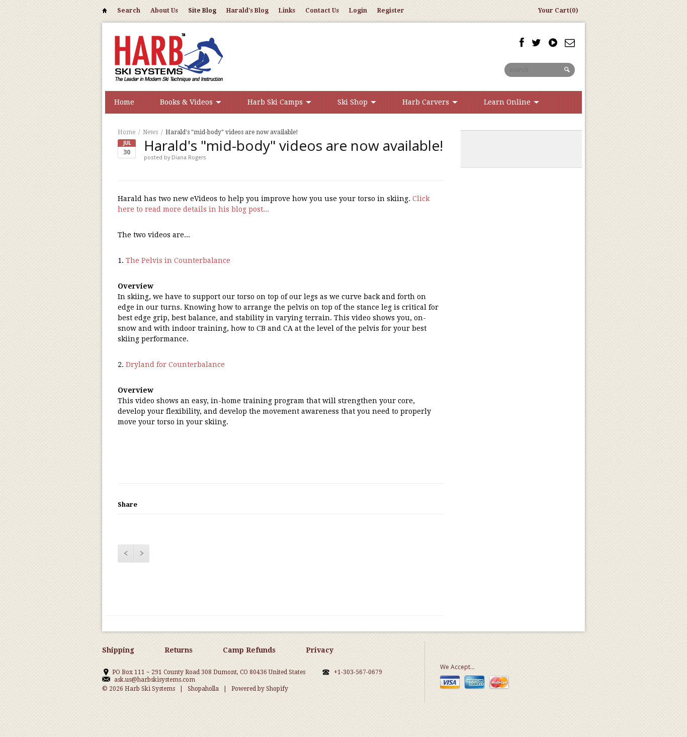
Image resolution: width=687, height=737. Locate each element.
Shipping (118, 650)
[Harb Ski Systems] (167, 56)
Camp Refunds (249, 650)
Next (141, 553)
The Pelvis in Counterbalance (178, 260)
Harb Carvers (426, 102)
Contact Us (322, 10)
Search (128, 10)
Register (390, 10)
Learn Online (508, 102)
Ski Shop (353, 102)
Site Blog (202, 10)
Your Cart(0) (558, 10)
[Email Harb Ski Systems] (570, 43)
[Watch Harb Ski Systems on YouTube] (553, 43)
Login (358, 10)
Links (287, 10)
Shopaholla (203, 688)
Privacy (319, 650)
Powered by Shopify (259, 688)
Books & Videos (187, 102)
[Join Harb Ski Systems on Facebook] (522, 43)
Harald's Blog (247, 10)
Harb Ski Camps (276, 102)
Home (104, 12)
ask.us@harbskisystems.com (154, 679)
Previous (125, 553)
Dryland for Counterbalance (175, 364)
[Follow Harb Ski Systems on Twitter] (536, 43)
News (150, 132)
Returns (178, 650)
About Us (164, 10)
